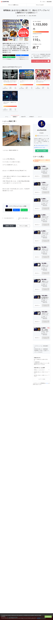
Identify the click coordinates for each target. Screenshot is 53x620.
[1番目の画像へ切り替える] (5, 39)
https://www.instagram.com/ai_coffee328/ (42, 145)
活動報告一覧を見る (9, 225)
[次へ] (27, 28)
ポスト (9, 55)
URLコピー (23, 57)
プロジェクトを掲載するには (13, 4)
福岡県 (34, 15)
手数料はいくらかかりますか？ (39, 369)
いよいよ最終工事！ (10, 121)
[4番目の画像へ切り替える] (21, 39)
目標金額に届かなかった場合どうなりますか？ (41, 372)
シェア (23, 55)
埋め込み (9, 59)
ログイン (44, 1)
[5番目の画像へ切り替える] (26, 39)
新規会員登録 (49, 1)
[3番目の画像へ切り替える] (15, 39)
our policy (38, 618)
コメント (40, 116)
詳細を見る (37, 176)
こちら (47, 383)
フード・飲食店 (28, 15)
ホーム (6, 116)
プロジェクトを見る (23, 225)
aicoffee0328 (20, 15)
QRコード (23, 59)
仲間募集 (31, 116)
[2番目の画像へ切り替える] (10, 39)
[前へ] (4, 28)
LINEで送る (10, 57)
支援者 (23, 116)
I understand (48, 616)
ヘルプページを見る (41, 379)
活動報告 (15, 116)
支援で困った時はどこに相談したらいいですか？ (41, 376)
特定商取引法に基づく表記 (39, 147)
